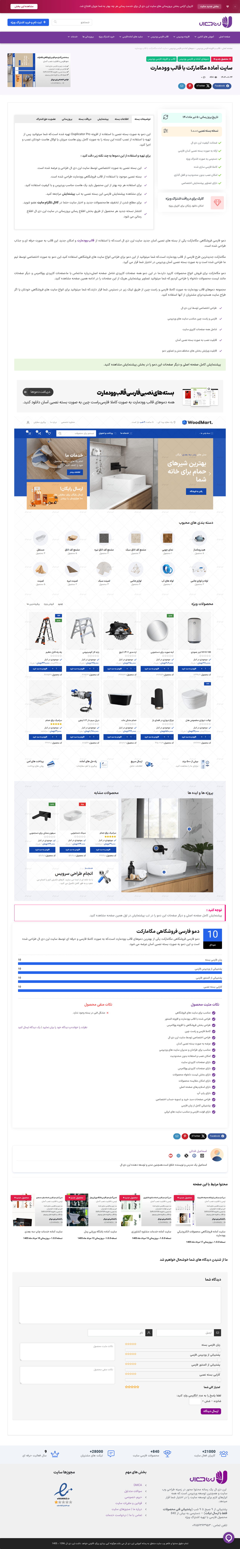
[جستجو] (55, 22)
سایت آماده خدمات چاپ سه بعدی (43, 1232)
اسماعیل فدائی (198, 1151)
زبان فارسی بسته (211, 1345)
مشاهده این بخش (24, 6)
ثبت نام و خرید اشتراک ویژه (26, 22)
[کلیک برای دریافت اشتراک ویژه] (217, 202)
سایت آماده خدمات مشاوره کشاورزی (151, 1232)
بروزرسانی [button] (67, 119)
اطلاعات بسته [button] (121, 119)
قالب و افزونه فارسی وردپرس (208, 48)
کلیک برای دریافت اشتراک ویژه (185, 198)
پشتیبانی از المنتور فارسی (205, 1365)
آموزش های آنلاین (206, 36)
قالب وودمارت (85, 240)
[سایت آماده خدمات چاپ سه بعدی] (37, 1196)
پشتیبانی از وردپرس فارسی (205, 1355)
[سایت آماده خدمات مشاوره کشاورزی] (146, 1196)
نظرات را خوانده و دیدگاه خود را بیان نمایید (65, 1027)
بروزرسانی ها (88, 36)
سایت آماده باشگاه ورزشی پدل (100, 1232)
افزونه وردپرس (183, 36)
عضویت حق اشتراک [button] (46, 119)
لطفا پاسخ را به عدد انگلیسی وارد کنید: (199, 1395)
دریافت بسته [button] (85, 119)
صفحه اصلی (224, 36)
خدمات (74, 36)
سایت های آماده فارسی (132, 36)
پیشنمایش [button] (103, 119)
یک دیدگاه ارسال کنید (29, 1027)
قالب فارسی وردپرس (159, 36)
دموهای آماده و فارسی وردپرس (182, 48)
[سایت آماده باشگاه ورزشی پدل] (92, 1196)
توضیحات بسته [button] (143, 119)
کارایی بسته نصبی (210, 1375)
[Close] (235, 6)
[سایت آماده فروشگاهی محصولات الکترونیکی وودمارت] (201, 1196)
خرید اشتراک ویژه (106, 36)
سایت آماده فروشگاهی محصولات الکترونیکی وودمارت (201, 1233)
